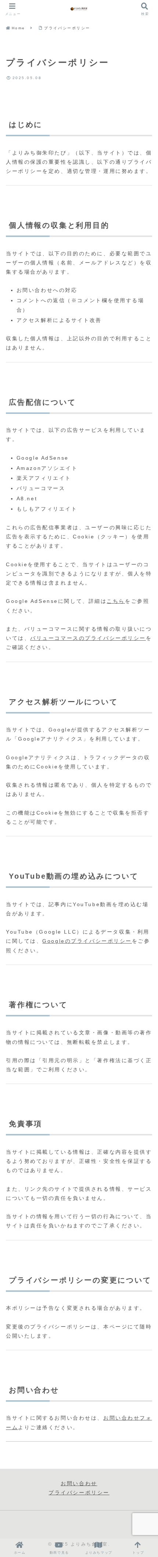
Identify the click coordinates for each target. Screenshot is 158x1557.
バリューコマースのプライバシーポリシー (88, 638)
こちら (116, 601)
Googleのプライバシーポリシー (87, 941)
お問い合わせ (79, 1483)
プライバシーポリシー (79, 1492)
